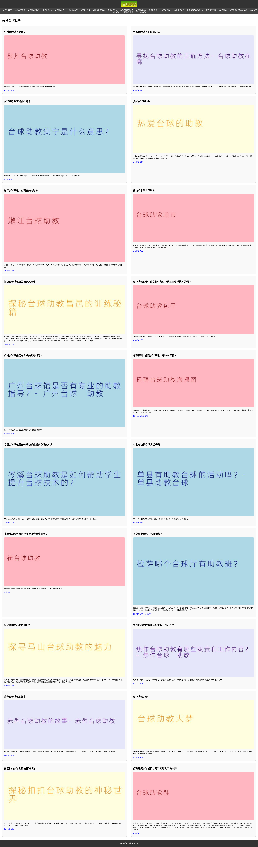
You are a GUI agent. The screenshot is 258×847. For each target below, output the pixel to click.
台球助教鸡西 (47, 10)
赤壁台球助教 (9, 755)
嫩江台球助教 (9, 270)
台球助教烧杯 (166, 10)
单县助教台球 (138, 523)
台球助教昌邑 (9, 344)
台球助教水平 (60, 10)
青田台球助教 (211, 10)
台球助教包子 (138, 340)
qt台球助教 (223, 10)
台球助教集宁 (9, 179)
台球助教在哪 (138, 90)
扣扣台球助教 (9, 829)
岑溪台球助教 (9, 523)
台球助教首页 (7, 10)
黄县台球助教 (141, 12)
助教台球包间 (154, 10)
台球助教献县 (141, 10)
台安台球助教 (179, 10)
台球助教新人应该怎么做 (238, 10)
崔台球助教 (8, 592)
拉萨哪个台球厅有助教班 (142, 614)
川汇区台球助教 (99, 10)
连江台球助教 (128, 12)
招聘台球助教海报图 (140, 416)
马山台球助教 (9, 685)
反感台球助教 (20, 10)
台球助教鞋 (137, 833)
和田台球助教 (112, 10)
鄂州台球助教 (9, 90)
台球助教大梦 (138, 757)
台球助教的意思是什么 (195, 10)
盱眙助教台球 (73, 10)
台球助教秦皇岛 (33, 10)
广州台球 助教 (9, 433)
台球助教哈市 (138, 251)
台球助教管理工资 (126, 10)
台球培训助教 (85, 10)
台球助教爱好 (138, 162)
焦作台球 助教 (138, 683)
